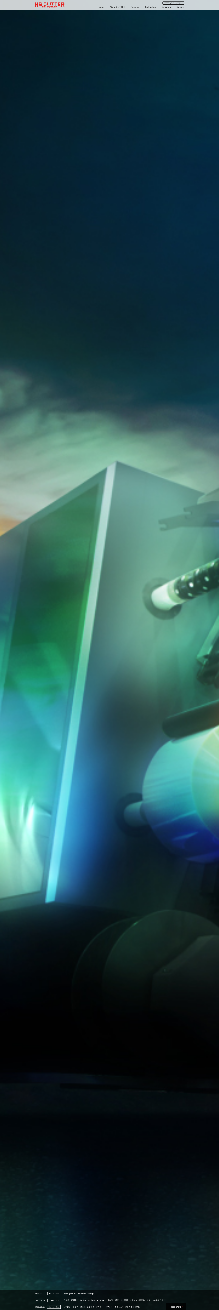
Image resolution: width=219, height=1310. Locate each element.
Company (166, 7)
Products (135, 7)
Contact (180, 7)
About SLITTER (117, 7)
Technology (150, 7)
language (172, 3)
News (101, 7)
